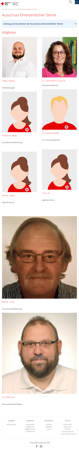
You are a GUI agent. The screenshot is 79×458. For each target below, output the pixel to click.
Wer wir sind (12, 9)
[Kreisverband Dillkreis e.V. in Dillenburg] (6, 4)
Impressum (67, 427)
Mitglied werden (30, 429)
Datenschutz (67, 424)
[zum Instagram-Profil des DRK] (41, 446)
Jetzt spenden (11, 424)
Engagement (30, 427)
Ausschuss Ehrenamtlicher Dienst (27, 9)
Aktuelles (49, 424)
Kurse (49, 429)
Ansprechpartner (68, 431)
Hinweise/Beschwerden (67, 434)
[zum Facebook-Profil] (36, 446)
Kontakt (67, 429)
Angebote (49, 427)
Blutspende (30, 424)
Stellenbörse (30, 431)
